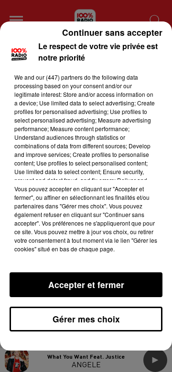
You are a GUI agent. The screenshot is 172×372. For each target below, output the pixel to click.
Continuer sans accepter (112, 32)
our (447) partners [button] (59, 77)
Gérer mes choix (86, 319)
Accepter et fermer (86, 284)
